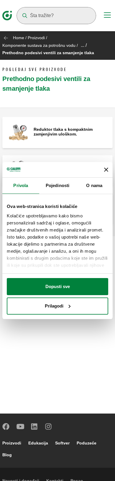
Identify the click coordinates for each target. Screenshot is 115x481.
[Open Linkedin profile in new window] (34, 426)
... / (84, 45)
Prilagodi (54, 305)
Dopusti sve (57, 286)
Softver (62, 443)
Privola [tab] (20, 185)
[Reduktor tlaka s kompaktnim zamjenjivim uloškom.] (18, 132)
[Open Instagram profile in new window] (48, 426)
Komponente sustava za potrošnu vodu (38, 45)
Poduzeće (86, 443)
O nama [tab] (94, 185)
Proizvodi (36, 37)
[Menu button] (107, 16)
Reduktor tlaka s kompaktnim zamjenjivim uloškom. (63, 131)
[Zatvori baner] (106, 170)
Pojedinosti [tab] (57, 185)
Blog (7, 454)
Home (18, 37)
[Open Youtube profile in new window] (20, 426)
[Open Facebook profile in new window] (6, 426)
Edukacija (38, 443)
